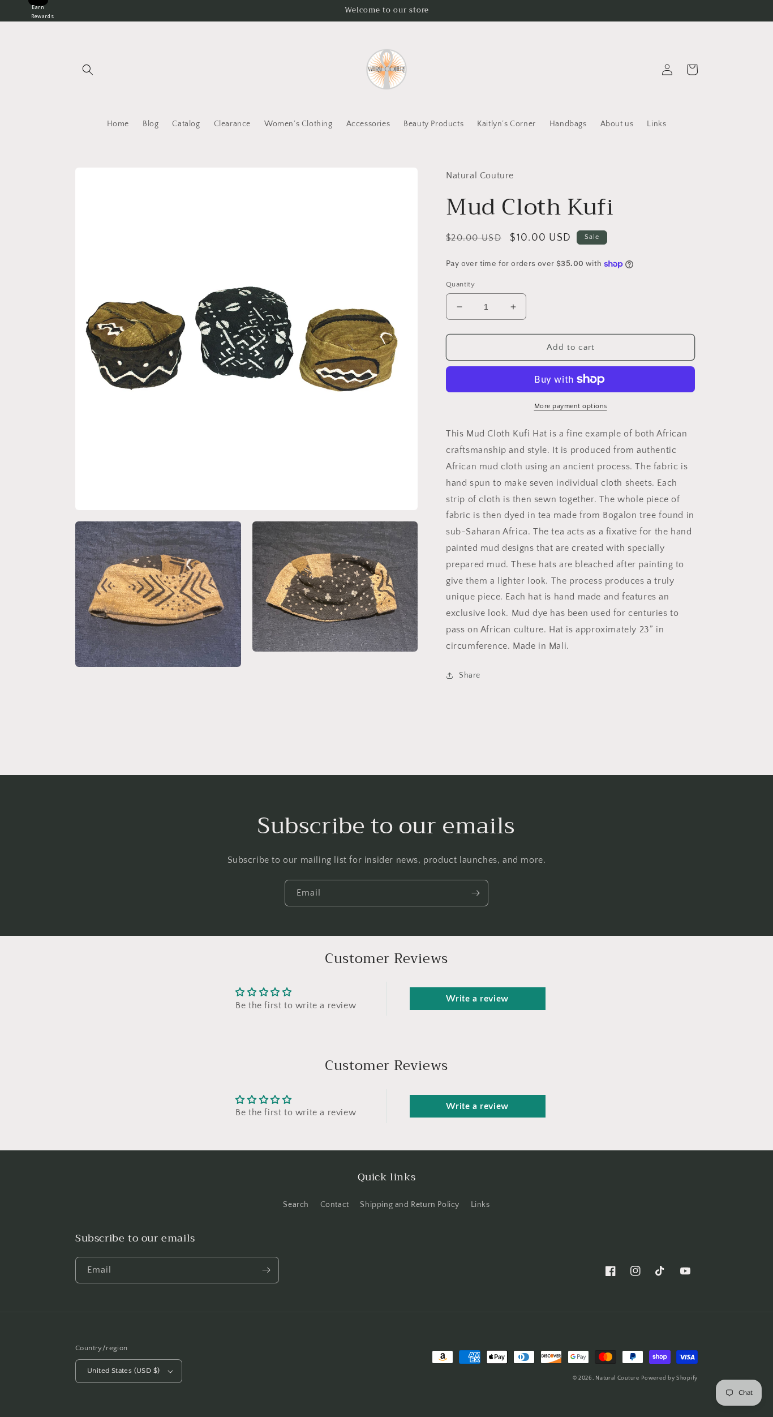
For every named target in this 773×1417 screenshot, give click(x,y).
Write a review (477, 999)
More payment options (570, 406)
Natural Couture (617, 1378)
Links (480, 1204)
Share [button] (469, 675)
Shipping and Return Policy (409, 1204)
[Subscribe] (475, 893)
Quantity (460, 284)
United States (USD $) (123, 1371)
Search (296, 1204)
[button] (87, 69)
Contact (334, 1204)
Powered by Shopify (669, 1378)
